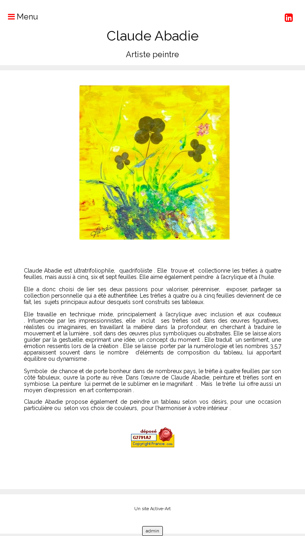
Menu (26, 16)
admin (152, 531)
